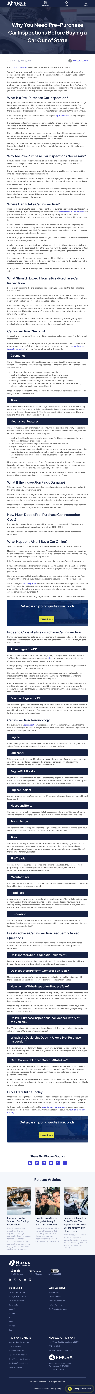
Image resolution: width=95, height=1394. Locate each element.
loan (51, 658)
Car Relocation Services (58, 1309)
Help (10, 1330)
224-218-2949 (54, 1346)
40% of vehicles (20, 67)
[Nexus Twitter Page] (20, 1279)
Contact (12, 1313)
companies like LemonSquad (72, 211)
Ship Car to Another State (18, 1363)
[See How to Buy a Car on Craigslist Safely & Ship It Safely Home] (47, 1200)
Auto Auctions (54, 1292)
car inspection (30, 725)
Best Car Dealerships (57, 1301)
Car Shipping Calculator (17, 1292)
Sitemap (12, 1326)
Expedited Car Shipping (18, 1355)
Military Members (55, 1305)
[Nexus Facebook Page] (10, 1279)
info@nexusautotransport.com (60, 1350)
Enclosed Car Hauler (16, 1350)
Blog (10, 1317)
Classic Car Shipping (16, 1367)
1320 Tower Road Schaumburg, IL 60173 (64, 1342)
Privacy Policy (56, 1388)
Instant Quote (46, 619)
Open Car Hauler (15, 1346)
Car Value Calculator (16, 1301)
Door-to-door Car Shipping (19, 1342)
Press (11, 1321)
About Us (12, 1309)
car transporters (30, 583)
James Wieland (80, 60)
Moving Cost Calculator (17, 1296)
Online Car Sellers (55, 1296)
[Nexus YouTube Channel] (25, 1279)
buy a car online (62, 115)
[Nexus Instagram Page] (15, 1279)
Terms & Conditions (41, 1388)
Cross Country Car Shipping (19, 1359)
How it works (13, 1305)
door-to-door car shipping (54, 1107)
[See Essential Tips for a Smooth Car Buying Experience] (19, 1200)
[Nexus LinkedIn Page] (30, 1279)
